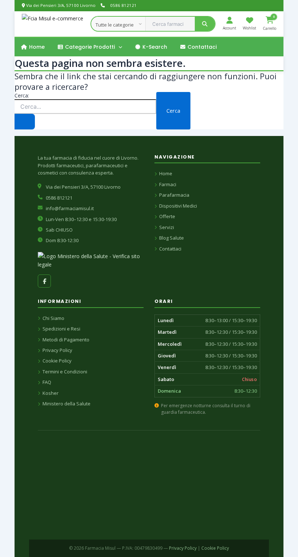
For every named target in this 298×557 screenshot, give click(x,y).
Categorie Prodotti (90, 47)
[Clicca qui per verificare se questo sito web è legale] (91, 260)
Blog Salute (171, 238)
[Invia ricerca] (25, 121)
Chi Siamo (53, 318)
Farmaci (167, 184)
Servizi (166, 227)
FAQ (47, 382)
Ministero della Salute (66, 403)
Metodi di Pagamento (66, 339)
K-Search (154, 47)
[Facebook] (44, 281)
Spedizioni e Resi (61, 328)
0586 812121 (123, 5)
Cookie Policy (57, 360)
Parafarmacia (174, 195)
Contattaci (202, 47)
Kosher (51, 393)
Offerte (167, 216)
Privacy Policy (57, 350)
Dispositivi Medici (178, 206)
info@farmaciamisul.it (70, 208)
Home (37, 47)
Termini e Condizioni (65, 371)
